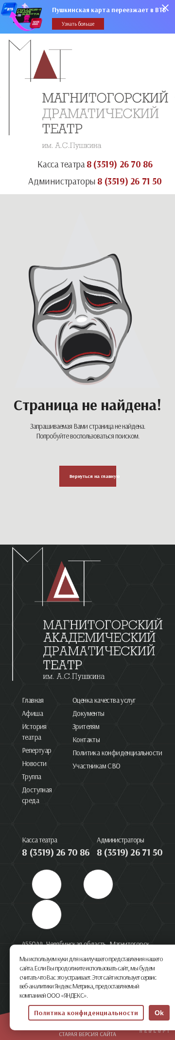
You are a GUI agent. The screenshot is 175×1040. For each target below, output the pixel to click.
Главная (33, 700)
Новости (34, 763)
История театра (34, 732)
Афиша (32, 713)
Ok (159, 1013)
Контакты (86, 739)
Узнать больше (78, 23)
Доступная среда (37, 795)
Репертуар (37, 750)
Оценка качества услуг (103, 700)
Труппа (31, 776)
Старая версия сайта (87, 1034)
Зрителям (85, 726)
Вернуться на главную (93, 476)
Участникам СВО (96, 765)
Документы (88, 713)
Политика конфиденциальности (117, 752)
